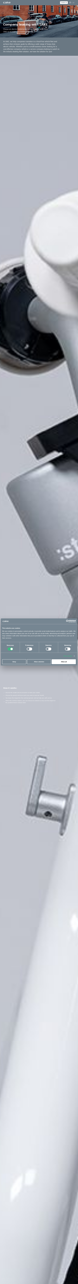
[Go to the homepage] (6, 3)
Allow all (64, 661)
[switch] (29, 649)
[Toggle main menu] (73, 2)
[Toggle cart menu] (70, 2)
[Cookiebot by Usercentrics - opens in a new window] (67, 621)
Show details (67, 656)
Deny (14, 661)
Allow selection (39, 661)
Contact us (64, 2)
